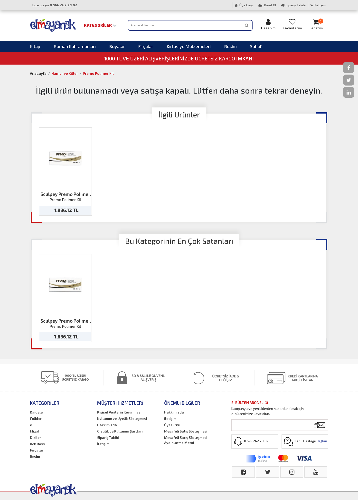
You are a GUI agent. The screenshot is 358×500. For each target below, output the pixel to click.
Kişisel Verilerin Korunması (119, 412)
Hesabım (268, 28)
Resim (230, 46)
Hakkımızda (107, 425)
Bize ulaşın (54, 5)
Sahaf (256, 46)
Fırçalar (145, 46)
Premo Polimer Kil (98, 73)
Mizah (35, 431)
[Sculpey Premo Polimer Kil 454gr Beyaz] (65, 158)
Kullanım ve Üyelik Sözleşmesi (122, 418)
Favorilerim (292, 28)
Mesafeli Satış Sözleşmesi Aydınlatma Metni (185, 440)
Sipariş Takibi (296, 5)
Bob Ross (37, 444)
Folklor (36, 418)
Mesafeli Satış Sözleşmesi (185, 431)
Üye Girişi (246, 5)
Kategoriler (98, 25)
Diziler (35, 437)
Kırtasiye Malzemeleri (189, 46)
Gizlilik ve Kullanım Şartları (120, 431)
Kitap (35, 46)
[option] (65, 171)
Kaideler (37, 412)
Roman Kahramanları (75, 46)
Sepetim (316, 24)
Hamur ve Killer (64, 73)
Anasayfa (38, 73)
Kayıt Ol (270, 5)
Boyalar (117, 46)
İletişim (320, 5)
